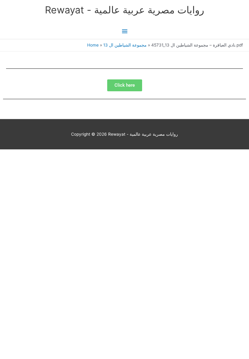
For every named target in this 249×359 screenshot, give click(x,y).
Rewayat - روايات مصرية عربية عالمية (124, 10)
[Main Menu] (124, 31)
